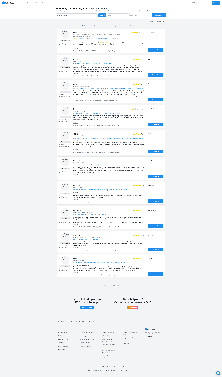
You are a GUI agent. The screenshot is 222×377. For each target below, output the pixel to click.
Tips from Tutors (85, 346)
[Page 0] (119, 285)
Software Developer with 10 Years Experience (86, 239)
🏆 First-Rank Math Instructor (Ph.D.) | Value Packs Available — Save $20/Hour (96, 38)
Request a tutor (86, 308)
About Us (61, 321)
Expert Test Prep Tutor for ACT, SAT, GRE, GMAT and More (89, 214)
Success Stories (85, 343)
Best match (158, 21)
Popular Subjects (63, 332)
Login (207, 3)
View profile (155, 50)
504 (114, 285)
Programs (61, 350)
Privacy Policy (110, 370)
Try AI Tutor (133, 308)
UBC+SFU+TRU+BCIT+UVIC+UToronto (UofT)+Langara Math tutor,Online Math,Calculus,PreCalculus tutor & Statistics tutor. (108, 88)
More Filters (159, 15)
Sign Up (215, 3)
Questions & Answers (87, 332)
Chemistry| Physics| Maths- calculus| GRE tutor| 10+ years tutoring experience (96, 113)
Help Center (127, 343)
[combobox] (76, 15)
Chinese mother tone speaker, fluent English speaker (88, 165)
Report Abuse (129, 370)
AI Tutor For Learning (108, 332)
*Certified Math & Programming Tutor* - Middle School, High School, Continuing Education (99, 262)
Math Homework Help (65, 336)
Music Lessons (63, 346)
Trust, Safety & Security (95, 370)
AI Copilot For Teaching (109, 336)
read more (75, 48)
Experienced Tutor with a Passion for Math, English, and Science (92, 63)
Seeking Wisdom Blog (87, 339)
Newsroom (80, 321)
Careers (70, 321)
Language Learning (64, 339)
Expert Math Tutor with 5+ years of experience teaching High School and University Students (100, 190)
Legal (120, 370)
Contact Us (90, 321)
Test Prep (61, 343)
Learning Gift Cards (86, 336)
